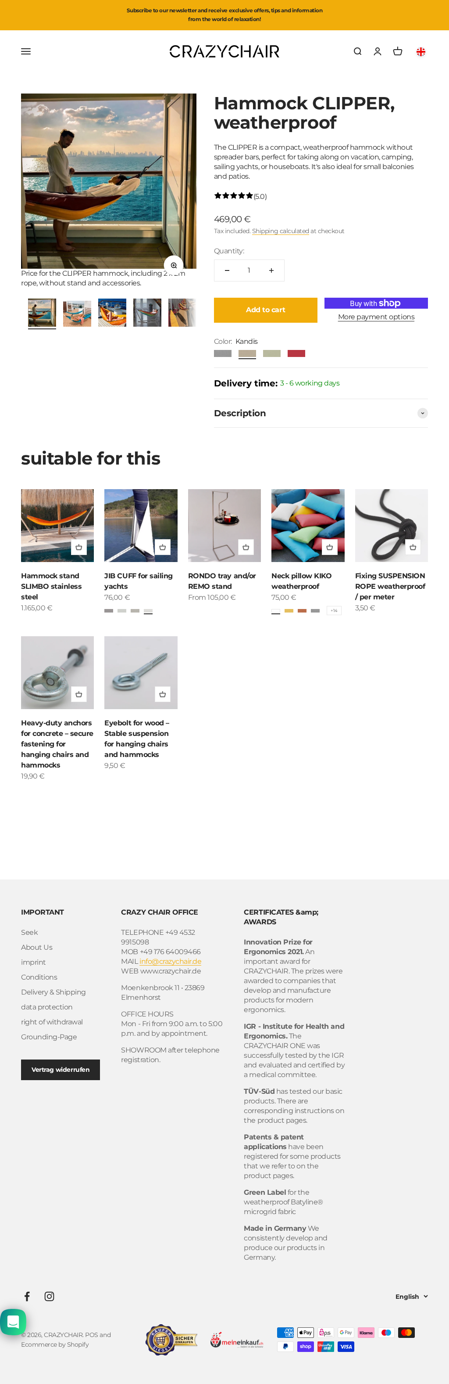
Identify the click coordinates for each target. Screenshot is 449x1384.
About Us (36, 947)
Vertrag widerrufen (60, 1070)
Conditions (39, 977)
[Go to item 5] (182, 314)
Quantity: (229, 251)
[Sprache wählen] (422, 51)
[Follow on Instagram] (49, 1296)
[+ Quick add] (79, 547)
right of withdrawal (52, 1022)
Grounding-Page (49, 1037)
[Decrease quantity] (227, 270)
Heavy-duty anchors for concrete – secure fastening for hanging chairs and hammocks (57, 744)
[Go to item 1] (42, 314)
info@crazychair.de (170, 961)
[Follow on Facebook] (27, 1296)
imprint (33, 962)
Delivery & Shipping (53, 992)
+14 (334, 610)
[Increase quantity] (271, 270)
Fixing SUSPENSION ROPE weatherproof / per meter (390, 586)
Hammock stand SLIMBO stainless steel (51, 586)
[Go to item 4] (147, 314)
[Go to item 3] (112, 314)
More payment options (376, 317)
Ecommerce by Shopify (55, 1344)
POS (91, 1335)
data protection (47, 1007)
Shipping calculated (280, 231)
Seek (29, 932)
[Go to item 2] (77, 315)
